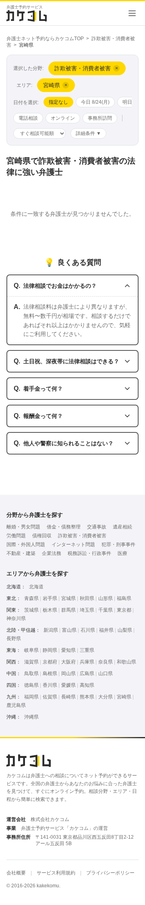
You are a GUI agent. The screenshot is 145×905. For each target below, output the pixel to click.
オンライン (63, 118)
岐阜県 (31, 650)
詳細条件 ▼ (88, 133)
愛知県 (68, 650)
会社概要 (16, 873)
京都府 (50, 662)
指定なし (58, 102)
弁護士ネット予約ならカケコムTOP (45, 38)
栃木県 (50, 610)
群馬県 (68, 610)
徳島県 (31, 685)
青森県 (31, 598)
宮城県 (68, 598)
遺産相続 (122, 527)
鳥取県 (31, 673)
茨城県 (31, 610)
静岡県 (50, 650)
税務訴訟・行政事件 (89, 553)
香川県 (50, 685)
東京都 (124, 610)
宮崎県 (124, 697)
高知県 (87, 685)
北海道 (36, 587)
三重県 (87, 650)
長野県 (13, 638)
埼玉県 (87, 610)
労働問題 (16, 535)
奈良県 (105, 662)
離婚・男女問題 (23, 527)
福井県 (106, 630)
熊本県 (87, 697)
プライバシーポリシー (110, 873)
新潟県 (51, 630)
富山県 (69, 630)
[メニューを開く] (132, 13)
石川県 (88, 630)
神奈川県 (16, 618)
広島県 (87, 673)
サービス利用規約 (56, 873)
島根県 (50, 673)
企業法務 (51, 553)
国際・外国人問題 (25, 544)
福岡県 (31, 697)
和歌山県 (126, 662)
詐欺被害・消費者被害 (82, 535)
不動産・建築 (20, 553)
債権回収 (42, 535)
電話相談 (28, 118)
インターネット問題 (73, 544)
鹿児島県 (16, 705)
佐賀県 (50, 697)
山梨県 (125, 630)
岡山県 (68, 673)
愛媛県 (68, 685)
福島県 (124, 598)
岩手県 (50, 598)
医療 (122, 553)
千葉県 (105, 610)
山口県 (105, 673)
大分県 (105, 697)
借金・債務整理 (64, 527)
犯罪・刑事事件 (118, 544)
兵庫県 (87, 662)
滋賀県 (31, 662)
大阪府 (68, 662)
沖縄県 (31, 717)
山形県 (105, 598)
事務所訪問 (100, 118)
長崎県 (68, 697)
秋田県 (87, 598)
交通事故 (96, 527)
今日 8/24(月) (95, 102)
